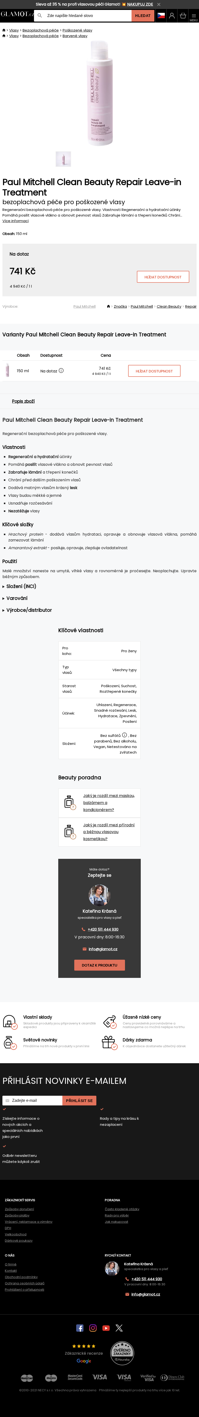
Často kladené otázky (122, 1209)
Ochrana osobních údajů (24, 1283)
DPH (8, 1228)
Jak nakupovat (116, 1221)
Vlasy (14, 30)
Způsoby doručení (19, 1209)
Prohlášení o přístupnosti (24, 1289)
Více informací (15, 220)
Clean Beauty (169, 306)
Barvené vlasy (75, 35)
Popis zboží (23, 401)
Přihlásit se (79, 1101)
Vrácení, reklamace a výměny (28, 1221)
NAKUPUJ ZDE (140, 4)
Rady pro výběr (117, 1215)
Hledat (143, 16)
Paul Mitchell (85, 306)
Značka (120, 306)
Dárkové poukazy (19, 1240)
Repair (191, 306)
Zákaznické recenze (84, 1353)
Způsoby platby (17, 1215)
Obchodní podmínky (21, 1277)
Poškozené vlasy (77, 30)
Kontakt (11, 1270)
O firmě (11, 1264)
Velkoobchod (15, 1234)
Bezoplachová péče (41, 30)
